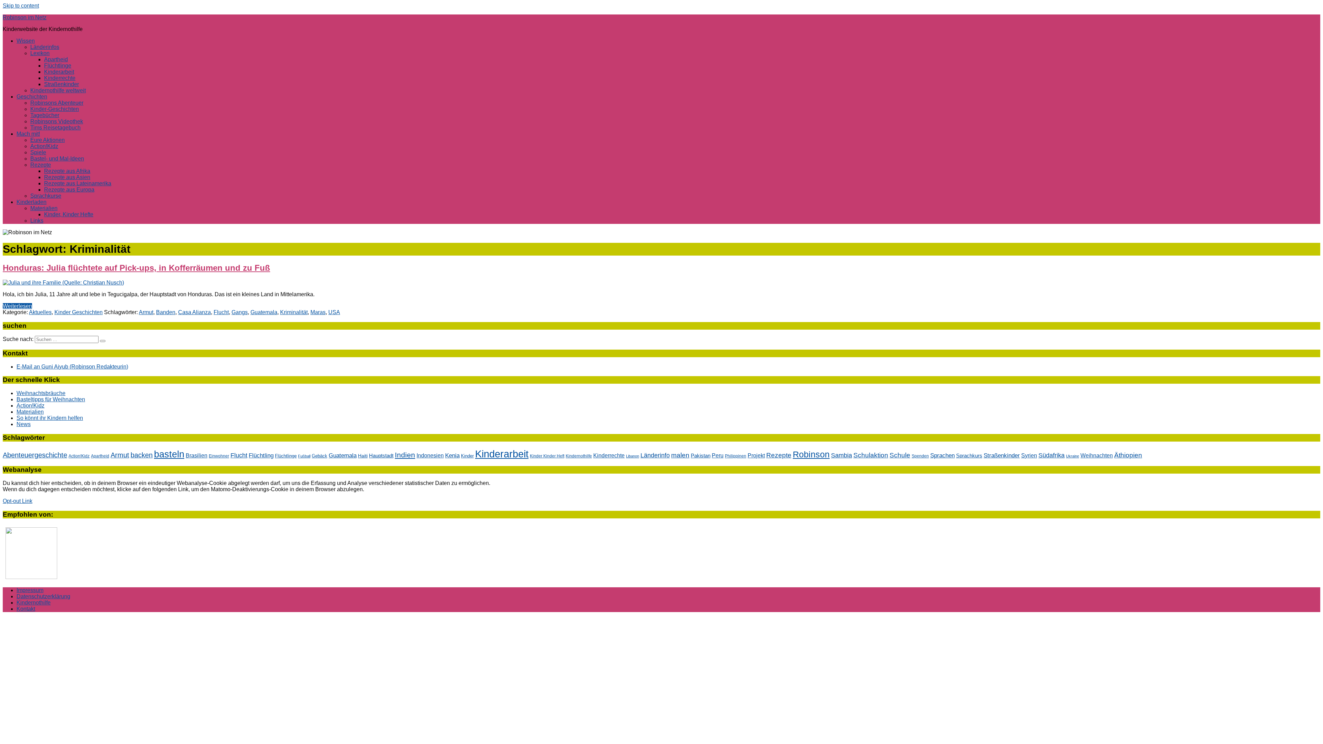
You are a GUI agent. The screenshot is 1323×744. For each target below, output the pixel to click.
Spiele (38, 152)
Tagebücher (44, 115)
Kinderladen (32, 202)
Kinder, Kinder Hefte (68, 214)
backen (142, 455)
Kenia (452, 455)
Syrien (1029, 455)
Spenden (920, 456)
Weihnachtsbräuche (41, 393)
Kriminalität (294, 312)
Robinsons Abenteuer (56, 103)
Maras (318, 312)
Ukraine (1072, 456)
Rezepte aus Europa (69, 190)
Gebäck (319, 455)
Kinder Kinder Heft (547, 456)
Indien (405, 455)
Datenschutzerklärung (43, 596)
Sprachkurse (45, 196)
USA (334, 312)
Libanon (632, 456)
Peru (718, 455)
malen (680, 455)
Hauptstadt (381, 455)
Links (36, 221)
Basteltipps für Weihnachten (51, 399)
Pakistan (700, 455)
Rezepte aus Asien (67, 177)
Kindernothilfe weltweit (58, 90)
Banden (165, 312)
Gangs (240, 312)
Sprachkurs (969, 455)
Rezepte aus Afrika (67, 171)
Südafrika (1051, 455)
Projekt (756, 455)
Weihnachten (1096, 455)
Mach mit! (28, 134)
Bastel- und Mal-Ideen (57, 159)
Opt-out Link (17, 501)
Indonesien (430, 455)
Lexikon (40, 53)
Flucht (221, 312)
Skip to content (21, 6)
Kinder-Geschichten (54, 109)
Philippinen (735, 456)
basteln (169, 454)
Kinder (467, 455)
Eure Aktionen (47, 140)
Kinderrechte (59, 78)
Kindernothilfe (579, 456)
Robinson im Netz (25, 17)
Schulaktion (870, 455)
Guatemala (263, 312)
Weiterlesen (17, 306)
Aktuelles (40, 312)
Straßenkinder (61, 84)
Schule (900, 455)
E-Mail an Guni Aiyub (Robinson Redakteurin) (72, 367)
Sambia (841, 455)
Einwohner (219, 456)
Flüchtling (261, 455)
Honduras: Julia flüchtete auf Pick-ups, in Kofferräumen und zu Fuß (136, 267)
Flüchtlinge (57, 66)
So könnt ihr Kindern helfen (50, 418)
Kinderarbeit (59, 72)
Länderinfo (655, 455)
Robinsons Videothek (56, 121)
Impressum (30, 590)
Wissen (26, 41)
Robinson (811, 454)
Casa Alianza (194, 312)
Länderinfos (44, 47)
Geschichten (32, 97)
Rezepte (40, 165)
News (24, 424)
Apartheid (56, 59)
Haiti (363, 455)
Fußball (304, 456)
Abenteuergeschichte (35, 455)
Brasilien (196, 455)
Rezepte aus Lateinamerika (77, 183)
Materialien (44, 208)
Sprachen (942, 455)
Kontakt (26, 609)
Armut (146, 312)
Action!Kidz (44, 146)
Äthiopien (1128, 455)
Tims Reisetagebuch (55, 128)
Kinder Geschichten (78, 312)
